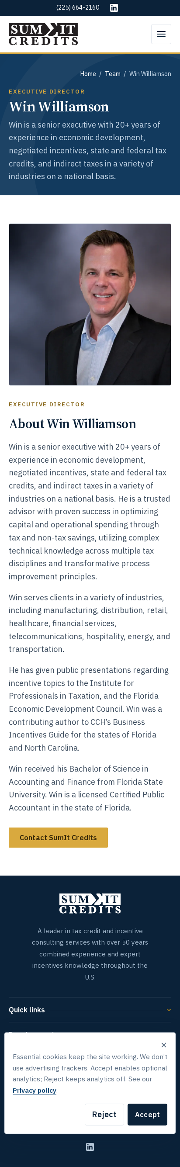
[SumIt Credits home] (43, 34)
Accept (147, 1114)
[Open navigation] (161, 34)
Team (113, 73)
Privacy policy (34, 1090)
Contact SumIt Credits (58, 837)
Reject (104, 1114)
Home (88, 73)
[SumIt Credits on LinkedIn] (90, 1147)
